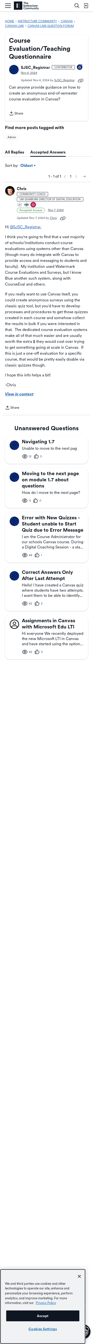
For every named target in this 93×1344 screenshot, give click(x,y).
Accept (43, 1316)
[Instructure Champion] (27, 205)
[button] (14, 70)
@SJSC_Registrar (25, 227)
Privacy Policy (46, 1303)
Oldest (26, 166)
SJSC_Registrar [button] (35, 67)
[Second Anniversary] (80, 67)
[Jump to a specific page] (84, 176)
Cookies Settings (43, 1329)
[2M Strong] (20, 205)
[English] (26, 5)
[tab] (14, 152)
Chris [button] (22, 188)
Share (16, 114)
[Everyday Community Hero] (33, 205)
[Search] (76, 5)
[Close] (79, 1276)
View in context (19, 394)
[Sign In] (85, 5)
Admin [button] (11, 137)
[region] (43, 1306)
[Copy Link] (81, 80)
